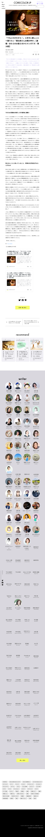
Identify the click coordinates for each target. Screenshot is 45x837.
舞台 (17, 798)
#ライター (20, 358)
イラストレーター (30, 784)
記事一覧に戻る (22, 307)
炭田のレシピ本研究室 (35, 793)
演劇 (27, 793)
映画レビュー (34, 791)
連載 (13, 54)
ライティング (30, 788)
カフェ (18, 786)
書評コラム (12, 793)
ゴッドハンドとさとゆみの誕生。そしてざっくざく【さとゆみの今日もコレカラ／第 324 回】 (9, 353)
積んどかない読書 (6, 796)
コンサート (32, 786)
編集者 (23, 796)
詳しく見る (22, 760)
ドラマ (4, 788)
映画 (27, 791)
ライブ (37, 788)
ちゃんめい (11, 52)
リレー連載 (5, 791)
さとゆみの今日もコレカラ (37, 781)
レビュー (11, 791)
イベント (17, 784)
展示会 (17, 791)
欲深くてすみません (21, 793)
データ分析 (38, 786)
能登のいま (36, 796)
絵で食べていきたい (15, 796)
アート (12, 784)
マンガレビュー (16, 788)
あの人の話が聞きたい (26, 781)
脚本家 (12, 798)
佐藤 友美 (9, 356)
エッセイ (12, 786)
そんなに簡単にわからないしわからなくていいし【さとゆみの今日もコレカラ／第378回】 (38, 353)
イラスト (23, 784)
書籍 (39, 791)
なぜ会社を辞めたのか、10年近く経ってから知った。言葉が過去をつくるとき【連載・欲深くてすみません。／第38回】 (23, 353)
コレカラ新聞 (25, 786)
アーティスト (5, 784)
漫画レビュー (8, 54)
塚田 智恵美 (24, 356)
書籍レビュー (6, 793)
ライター (23, 788)
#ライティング (21, 359)
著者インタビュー (23, 798)
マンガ (22, 53)
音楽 (35, 798)
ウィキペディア (6, 786)
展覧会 (23, 791)
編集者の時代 (29, 796)
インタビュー (39, 784)
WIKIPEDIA (5, 781)
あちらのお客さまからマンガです (12, 53)
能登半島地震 (6, 798)
